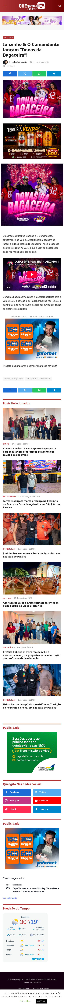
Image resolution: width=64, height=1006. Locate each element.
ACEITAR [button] (41, 1001)
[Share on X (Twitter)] (25, 73)
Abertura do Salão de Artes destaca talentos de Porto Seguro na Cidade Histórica (30, 604)
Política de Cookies (41, 988)
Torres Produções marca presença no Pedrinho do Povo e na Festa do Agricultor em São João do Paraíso (31, 504)
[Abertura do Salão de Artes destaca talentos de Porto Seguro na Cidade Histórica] (32, 578)
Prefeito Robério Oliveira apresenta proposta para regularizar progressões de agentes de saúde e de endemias (29, 452)
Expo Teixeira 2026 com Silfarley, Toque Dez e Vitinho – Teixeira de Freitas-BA (36, 890)
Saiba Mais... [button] (26, 1001)
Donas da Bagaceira (13, 378)
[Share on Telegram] (54, 73)
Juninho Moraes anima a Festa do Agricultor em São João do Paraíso (31, 555)
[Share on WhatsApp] (39, 73)
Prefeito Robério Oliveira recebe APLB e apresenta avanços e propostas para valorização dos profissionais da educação (31, 655)
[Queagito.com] (32, 6)
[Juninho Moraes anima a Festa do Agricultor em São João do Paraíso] (32, 529)
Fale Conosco (23, 988)
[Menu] (5, 6)
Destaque (8, 37)
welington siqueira (19, 62)
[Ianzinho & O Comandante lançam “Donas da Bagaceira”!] (32, 99)
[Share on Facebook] (10, 73)
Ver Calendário (10, 897)
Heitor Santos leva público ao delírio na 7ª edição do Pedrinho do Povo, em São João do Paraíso (32, 706)
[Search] (59, 6)
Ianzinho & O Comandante (38, 378)
